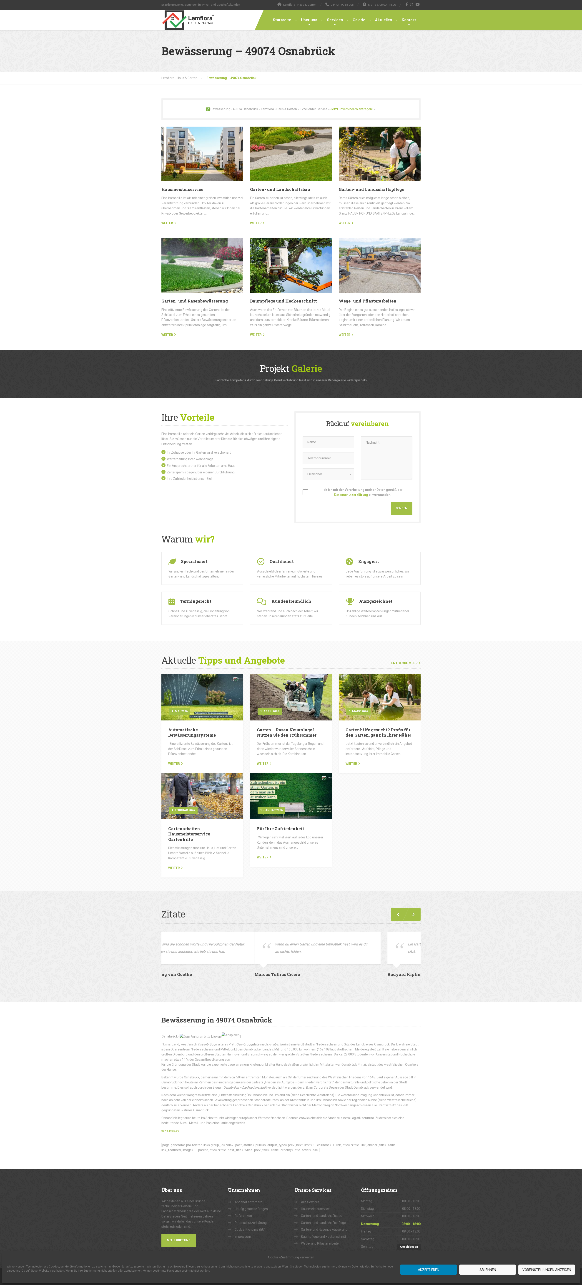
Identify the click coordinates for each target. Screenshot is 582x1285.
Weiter (174, 763)
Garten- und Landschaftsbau (280, 189)
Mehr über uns (178, 1233)
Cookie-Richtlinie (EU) (250, 1222)
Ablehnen (487, 1270)
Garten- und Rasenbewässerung (194, 301)
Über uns (309, 20)
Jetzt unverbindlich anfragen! (351, 109)
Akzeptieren (428, 1270)
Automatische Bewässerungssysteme (192, 732)
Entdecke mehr (404, 663)
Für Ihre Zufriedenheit (280, 828)
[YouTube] (418, 4)
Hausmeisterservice (182, 189)
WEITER (167, 223)
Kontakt (409, 20)
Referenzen (243, 1208)
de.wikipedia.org (170, 1123)
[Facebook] (407, 4)
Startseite (282, 20)
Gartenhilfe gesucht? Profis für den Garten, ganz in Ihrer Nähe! (378, 732)
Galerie (359, 20)
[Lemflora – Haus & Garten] (187, 20)
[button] (411, 914)
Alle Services (310, 1195)
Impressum (243, 1229)
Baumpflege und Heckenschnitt (283, 301)
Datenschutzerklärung (351, 495)
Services (335, 20)
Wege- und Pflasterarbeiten (367, 301)
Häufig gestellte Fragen (251, 1201)
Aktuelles (383, 20)
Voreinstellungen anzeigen (546, 1270)
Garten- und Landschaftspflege (371, 189)
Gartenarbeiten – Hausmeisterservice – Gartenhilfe (191, 834)
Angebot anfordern (248, 1195)
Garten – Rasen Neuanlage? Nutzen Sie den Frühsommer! (287, 732)
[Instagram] (411, 4)
